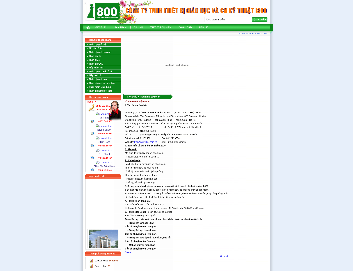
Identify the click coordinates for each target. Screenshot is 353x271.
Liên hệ (203, 27)
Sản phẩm (120, 27)
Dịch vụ (138, 27)
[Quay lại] (224, 256)
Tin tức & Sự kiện (160, 27)
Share (128, 252)
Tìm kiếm (261, 19)
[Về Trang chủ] (88, 28)
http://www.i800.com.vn (145, 142)
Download (185, 27)
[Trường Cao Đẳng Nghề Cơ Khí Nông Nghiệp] (103, 239)
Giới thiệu (101, 27)
